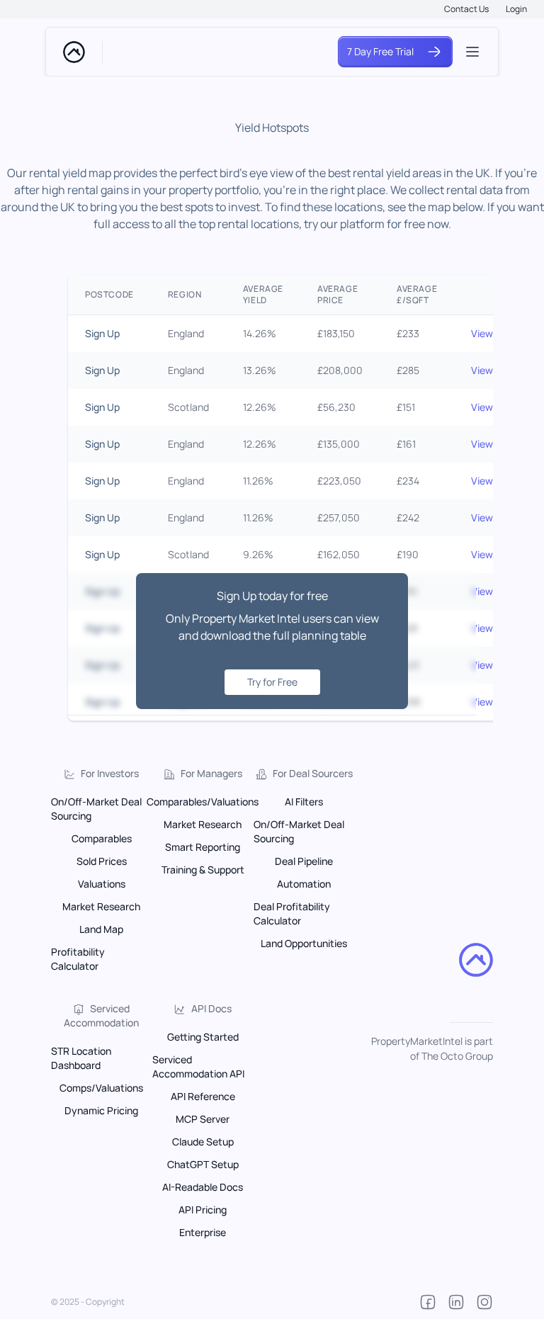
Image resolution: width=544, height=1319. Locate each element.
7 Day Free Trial (380, 51)
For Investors (110, 773)
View (482, 333)
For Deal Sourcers (313, 773)
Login (516, 9)
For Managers (211, 773)
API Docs (211, 1008)
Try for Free (272, 682)
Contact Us (466, 9)
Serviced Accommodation (101, 1015)
